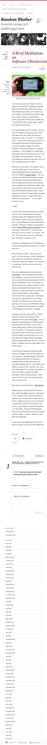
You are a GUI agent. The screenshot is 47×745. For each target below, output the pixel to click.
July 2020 (8, 608)
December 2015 (10, 649)
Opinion (27, 67)
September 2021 (10, 598)
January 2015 (9, 673)
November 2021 (10, 595)
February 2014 (10, 708)
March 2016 (9, 646)
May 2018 (8, 632)
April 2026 (8, 550)
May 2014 (8, 697)
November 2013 (10, 714)
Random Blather (16, 19)
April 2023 (8, 567)
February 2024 (10, 557)
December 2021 (10, 591)
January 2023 (9, 574)
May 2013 (8, 735)
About (4, 5)
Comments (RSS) (11, 535)
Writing (30, 13)
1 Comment (42, 68)
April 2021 (8, 601)
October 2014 (9, 684)
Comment (38, 513)
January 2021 (9, 605)
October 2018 (9, 629)
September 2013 (10, 721)
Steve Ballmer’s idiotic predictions (29, 227)
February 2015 (10, 670)
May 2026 (8, 547)
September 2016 (10, 639)
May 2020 (8, 612)
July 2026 (8, 543)
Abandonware (39, 385)
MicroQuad (16, 275)
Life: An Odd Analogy (26, 5)
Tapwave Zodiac (30, 175)
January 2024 (9, 560)
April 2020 (8, 615)
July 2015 (8, 656)
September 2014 (10, 687)
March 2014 (9, 704)
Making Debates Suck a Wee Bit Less (14, 9)
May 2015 (8, 660)
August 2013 (9, 725)
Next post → (40, 456)
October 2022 (9, 577)
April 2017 (8, 636)
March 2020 (9, 618)
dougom (21, 67)
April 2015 (8, 663)
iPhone (7, 87)
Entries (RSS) (9, 531)
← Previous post (18, 456)
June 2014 (9, 694)
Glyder (35, 319)
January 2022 (9, 588)
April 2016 (8, 642)
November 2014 (10, 680)
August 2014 (9, 690)
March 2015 (9, 666)
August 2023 (9, 564)
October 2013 (9, 718)
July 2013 (8, 728)
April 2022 (8, 581)
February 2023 (10, 571)
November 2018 (10, 625)
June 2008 (9, 738)
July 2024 (8, 553)
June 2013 (9, 732)
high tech (6, 84)
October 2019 (9, 622)
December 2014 (10, 677)
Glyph (23, 353)
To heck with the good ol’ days (13, 13)
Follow (12, 5)
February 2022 (10, 584)
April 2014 (8, 701)
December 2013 (10, 711)
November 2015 (10, 653)
